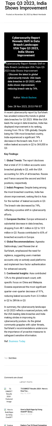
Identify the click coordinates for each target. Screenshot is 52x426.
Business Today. (17, 341)
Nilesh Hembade (39, 14)
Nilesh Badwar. (29, 97)
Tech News (12, 358)
